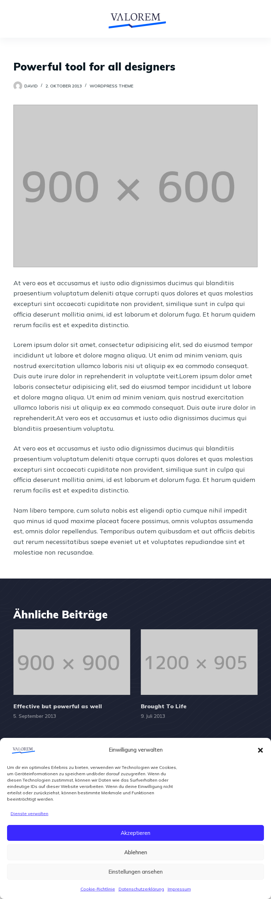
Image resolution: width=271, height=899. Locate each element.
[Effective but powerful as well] (71, 662)
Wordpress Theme (111, 85)
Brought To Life (164, 706)
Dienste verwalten (29, 813)
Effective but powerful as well (57, 706)
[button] (260, 750)
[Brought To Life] (199, 662)
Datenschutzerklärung (141, 889)
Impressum (179, 889)
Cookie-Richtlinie (97, 889)
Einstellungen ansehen (135, 871)
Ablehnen (135, 852)
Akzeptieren (135, 833)
